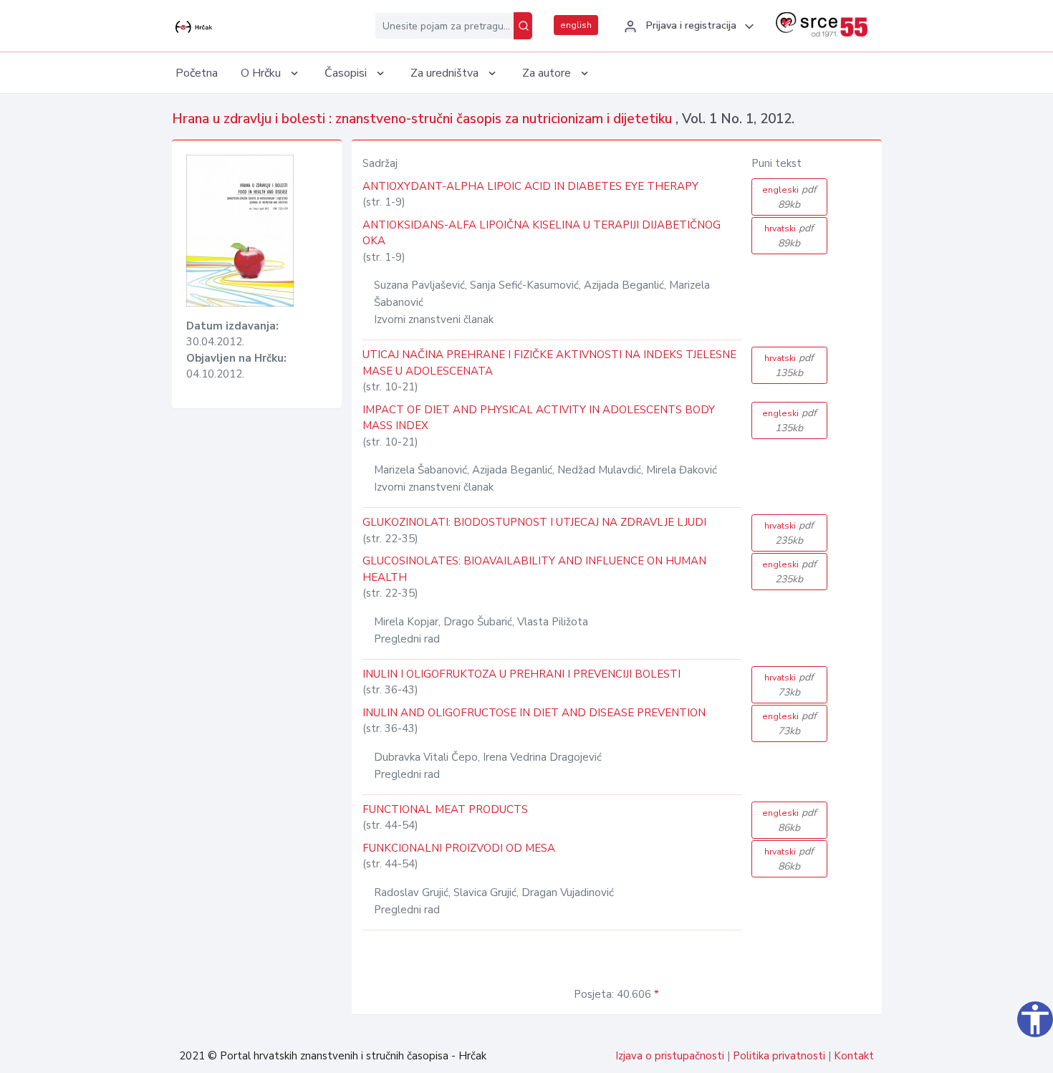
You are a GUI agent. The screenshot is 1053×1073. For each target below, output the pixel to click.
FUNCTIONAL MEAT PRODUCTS (445, 809)
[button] (687, 26)
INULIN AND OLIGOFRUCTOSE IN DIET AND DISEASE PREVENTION (534, 713)
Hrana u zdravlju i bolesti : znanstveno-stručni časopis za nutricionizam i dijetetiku (423, 119)
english (576, 25)
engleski (789, 197)
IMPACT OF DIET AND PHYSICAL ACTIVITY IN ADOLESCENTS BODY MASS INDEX (538, 418)
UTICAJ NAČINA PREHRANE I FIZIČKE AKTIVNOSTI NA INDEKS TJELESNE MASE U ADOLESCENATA (549, 362)
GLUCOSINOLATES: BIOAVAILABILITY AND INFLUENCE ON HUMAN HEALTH (534, 569)
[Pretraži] (523, 25)
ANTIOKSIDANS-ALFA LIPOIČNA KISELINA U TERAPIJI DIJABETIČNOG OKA (541, 233)
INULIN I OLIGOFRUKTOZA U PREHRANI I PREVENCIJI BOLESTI (521, 674)
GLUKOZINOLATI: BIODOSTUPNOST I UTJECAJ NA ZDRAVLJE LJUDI (534, 522)
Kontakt (854, 1056)
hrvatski (789, 235)
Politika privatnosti (779, 1056)
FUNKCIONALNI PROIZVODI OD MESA (458, 848)
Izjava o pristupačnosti (669, 1056)
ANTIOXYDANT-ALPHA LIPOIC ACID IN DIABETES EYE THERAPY (530, 186)
